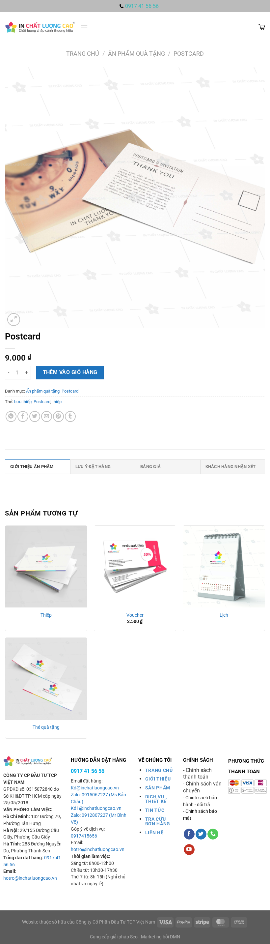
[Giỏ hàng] (261, 27)
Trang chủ (82, 53)
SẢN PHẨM (157, 787)
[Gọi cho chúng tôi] (212, 834)
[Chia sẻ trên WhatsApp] (11, 416)
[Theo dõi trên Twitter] (201, 834)
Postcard (189, 53)
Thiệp (46, 615)
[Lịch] (224, 566)
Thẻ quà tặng (46, 727)
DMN (175, 937)
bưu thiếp (23, 401)
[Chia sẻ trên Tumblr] (70, 416)
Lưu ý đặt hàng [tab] (93, 466)
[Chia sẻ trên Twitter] (34, 416)
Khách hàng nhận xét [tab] (230, 466)
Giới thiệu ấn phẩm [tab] (32, 466)
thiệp (57, 401)
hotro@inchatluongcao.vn (30, 878)
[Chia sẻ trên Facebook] (22, 416)
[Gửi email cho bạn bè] (46, 416)
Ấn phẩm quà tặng (136, 53)
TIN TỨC (155, 810)
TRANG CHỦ (159, 770)
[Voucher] (135, 566)
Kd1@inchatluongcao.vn (96, 808)
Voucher (135, 615)
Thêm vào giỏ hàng (70, 372)
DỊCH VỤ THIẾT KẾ (156, 799)
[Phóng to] (13, 319)
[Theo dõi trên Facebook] (189, 834)
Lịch (224, 615)
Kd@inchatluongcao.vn (95, 788)
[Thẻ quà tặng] (46, 679)
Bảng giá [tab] (150, 466)
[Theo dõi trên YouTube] (189, 849)
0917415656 (84, 836)
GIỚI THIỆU (158, 779)
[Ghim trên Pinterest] (58, 416)
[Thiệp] (46, 566)
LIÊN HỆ (154, 832)
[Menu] (84, 27)
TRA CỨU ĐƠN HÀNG (157, 821)
